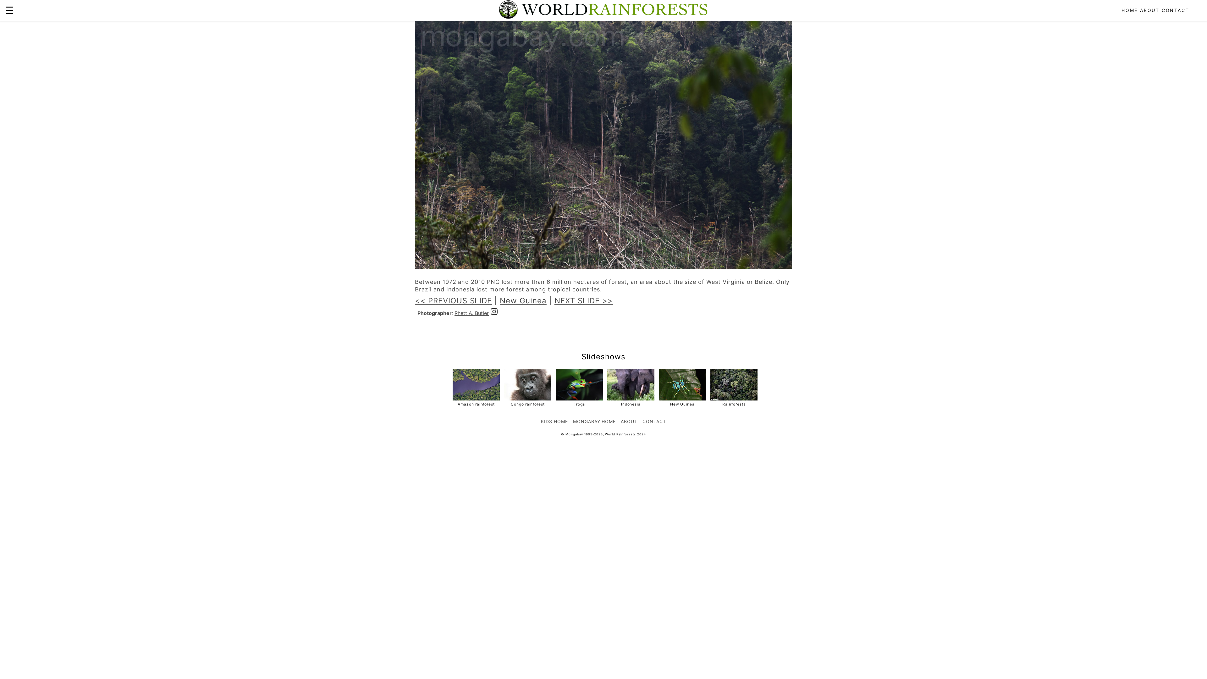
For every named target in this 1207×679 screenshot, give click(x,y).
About (1150, 10)
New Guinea (523, 300)
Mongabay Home (594, 421)
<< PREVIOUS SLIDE (453, 300)
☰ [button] (9, 10)
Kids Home (554, 421)
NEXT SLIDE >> (583, 300)
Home (1130, 10)
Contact (1175, 10)
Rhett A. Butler (472, 313)
